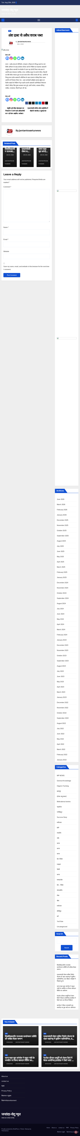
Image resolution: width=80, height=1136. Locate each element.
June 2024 (60, 614)
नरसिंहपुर (59, 812)
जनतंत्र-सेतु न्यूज (9, 10)
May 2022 (60, 739)
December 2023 (62, 645)
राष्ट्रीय (59, 833)
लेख (58, 895)
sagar (59, 864)
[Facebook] (7, 58)
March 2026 (61, 504)
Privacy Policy (6, 1091)
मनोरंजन (59, 906)
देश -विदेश (60, 859)
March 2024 (61, 629)
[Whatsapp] (15, 58)
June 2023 (60, 676)
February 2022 (62, 754)
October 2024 (61, 593)
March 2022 (61, 749)
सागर (10, 30)
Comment (7, 187)
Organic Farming (63, 786)
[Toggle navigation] (38, 20)
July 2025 (60, 546)
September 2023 (63, 661)
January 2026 (62, 515)
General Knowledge (64, 781)
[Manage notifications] (75, 1132)
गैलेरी (58, 869)
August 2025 (61, 541)
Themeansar (4, 1130)
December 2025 (62, 520)
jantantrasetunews (24, 41)
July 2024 (60, 609)
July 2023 (60, 671)
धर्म (58, 916)
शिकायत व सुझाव (6, 1095)
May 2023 (60, 681)
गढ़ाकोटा (59, 807)
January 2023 (62, 697)
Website (6, 251)
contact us (5, 1081)
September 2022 (63, 718)
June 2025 (60, 551)
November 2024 (62, 588)
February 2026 (62, 510)
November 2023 (62, 650)
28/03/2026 (48, 1063)
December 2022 (62, 702)
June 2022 (60, 734)
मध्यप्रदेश (59, 880)
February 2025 (62, 572)
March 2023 (61, 692)
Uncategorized (62, 926)
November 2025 (62, 525)
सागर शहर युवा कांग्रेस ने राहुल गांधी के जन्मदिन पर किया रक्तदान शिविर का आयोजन (66, 988)
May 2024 (60, 619)
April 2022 (60, 744)
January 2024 (62, 640)
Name (6, 227)
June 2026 (60, 499)
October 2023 (61, 655)
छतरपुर (59, 791)
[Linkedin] (22, 58)
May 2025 (60, 556)
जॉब (58, 838)
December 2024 (62, 582)
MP (58, 827)
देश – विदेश (60, 885)
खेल (58, 900)
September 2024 (63, 598)
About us (4, 1076)
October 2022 (61, 713)
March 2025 (61, 567)
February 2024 (62, 635)
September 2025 (63, 536)
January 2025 (62, 577)
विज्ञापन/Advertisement (8, 1100)
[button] (73, 20)
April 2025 (60, 562)
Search (59, 934)
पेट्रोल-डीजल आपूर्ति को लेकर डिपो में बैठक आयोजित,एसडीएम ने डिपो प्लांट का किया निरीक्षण (66, 998)
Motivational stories (64, 801)
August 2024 (61, 603)
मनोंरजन (59, 822)
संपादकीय (59, 890)
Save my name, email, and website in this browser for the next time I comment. (26, 268)
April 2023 (60, 687)
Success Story (62, 817)
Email (5, 239)
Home (48, 1127)
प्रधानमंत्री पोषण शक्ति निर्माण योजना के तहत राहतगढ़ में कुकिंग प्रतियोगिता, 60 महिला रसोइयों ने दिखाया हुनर (58, 1039)
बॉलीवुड (59, 911)
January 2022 (62, 760)
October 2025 (61, 530)
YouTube (60, 921)
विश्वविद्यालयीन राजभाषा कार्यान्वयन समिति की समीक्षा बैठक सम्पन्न (66, 967)
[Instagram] (11, 58)
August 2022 (61, 723)
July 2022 (60, 728)
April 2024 (60, 624)
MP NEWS (60, 775)
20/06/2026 (9, 1042)
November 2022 (62, 708)
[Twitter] (18, 58)
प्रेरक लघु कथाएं (61, 796)
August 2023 (61, 666)
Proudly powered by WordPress (10, 1129)
